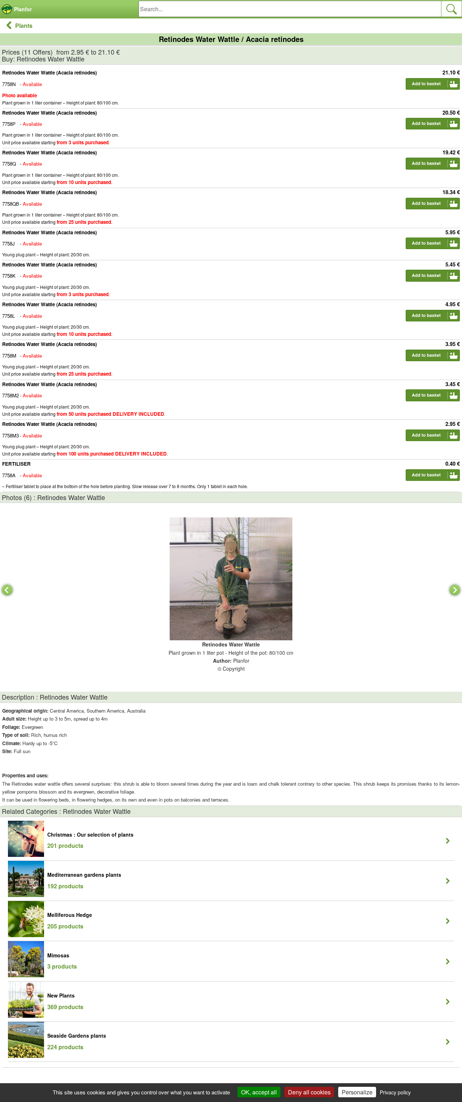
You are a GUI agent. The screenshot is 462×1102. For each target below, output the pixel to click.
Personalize (357, 1092)
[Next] (454, 590)
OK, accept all (259, 1092)
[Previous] (7, 590)
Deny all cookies (309, 1092)
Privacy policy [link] (395, 1092)
